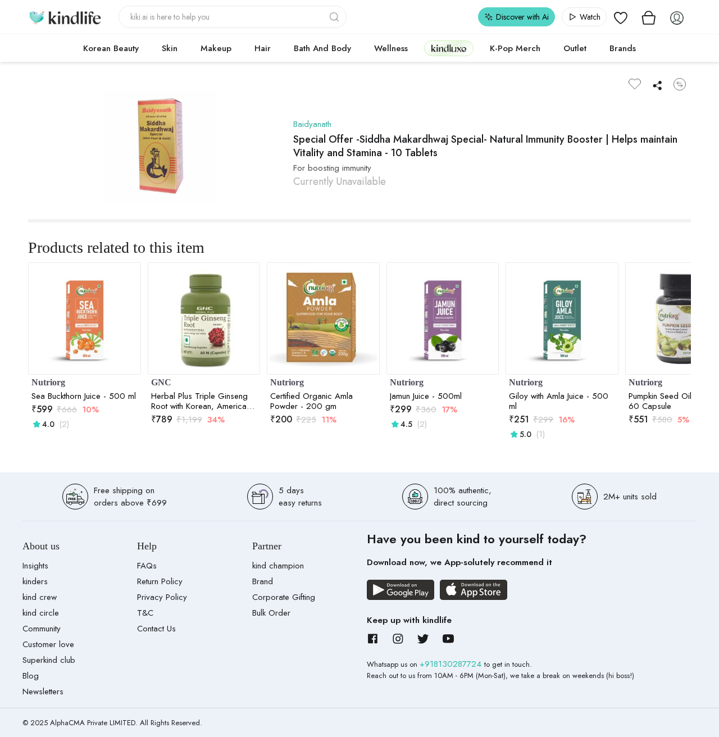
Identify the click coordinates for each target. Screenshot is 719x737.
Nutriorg (48, 382)
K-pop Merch (515, 48)
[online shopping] (64, 17)
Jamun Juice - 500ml (426, 396)
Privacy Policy (162, 597)
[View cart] (649, 17)
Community (41, 628)
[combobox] (233, 17)
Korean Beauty (111, 48)
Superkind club (48, 660)
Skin (170, 48)
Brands (622, 48)
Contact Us (156, 628)
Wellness (391, 48)
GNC (161, 382)
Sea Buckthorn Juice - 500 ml (83, 396)
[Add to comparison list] (679, 84)
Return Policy (160, 581)
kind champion (278, 565)
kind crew (39, 597)
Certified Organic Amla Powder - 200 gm (311, 401)
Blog (30, 676)
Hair (262, 48)
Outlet (574, 48)
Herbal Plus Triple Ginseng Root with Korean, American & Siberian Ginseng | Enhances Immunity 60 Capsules (201, 401)
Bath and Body (322, 48)
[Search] (335, 17)
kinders (35, 581)
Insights (35, 565)
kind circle (40, 613)
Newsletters (42, 691)
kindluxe (448, 48)
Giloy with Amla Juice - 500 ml (558, 401)
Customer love (48, 644)
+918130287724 (452, 664)
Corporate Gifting (283, 597)
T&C (145, 613)
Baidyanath (312, 124)
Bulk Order (271, 613)
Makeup (216, 48)
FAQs (147, 565)
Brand (262, 581)
